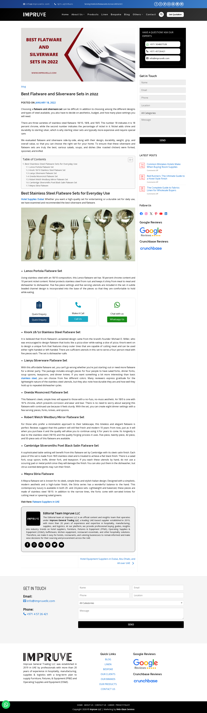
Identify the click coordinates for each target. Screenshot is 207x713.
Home (65, 14)
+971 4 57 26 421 (37, 614)
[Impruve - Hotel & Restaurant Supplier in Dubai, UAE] (34, 14)
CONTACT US (108, 689)
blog (23, 86)
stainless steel (29, 378)
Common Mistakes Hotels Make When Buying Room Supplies (164, 165)
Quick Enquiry (39, 319)
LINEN (108, 664)
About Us (77, 14)
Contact (151, 14)
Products (93, 14)
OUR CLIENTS (108, 674)
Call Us (78, 318)
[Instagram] (34, 545)
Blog (127, 14)
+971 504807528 (158, 44)
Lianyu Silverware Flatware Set (43, 173)
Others (137, 14)
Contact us (100, 705)
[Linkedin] (41, 545)
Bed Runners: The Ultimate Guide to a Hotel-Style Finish (166, 177)
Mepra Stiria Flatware (38, 185)
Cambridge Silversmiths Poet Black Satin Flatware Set (53, 182)
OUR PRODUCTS (108, 684)
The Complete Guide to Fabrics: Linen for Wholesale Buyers (163, 189)
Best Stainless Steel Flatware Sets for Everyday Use (51, 163)
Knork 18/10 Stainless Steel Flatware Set (47, 170)
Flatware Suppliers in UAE (45, 501)
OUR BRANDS (108, 679)
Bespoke (116, 14)
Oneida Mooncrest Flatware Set (43, 176)
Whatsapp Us (117, 319)
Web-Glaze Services (125, 709)
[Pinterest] (47, 545)
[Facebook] (27, 545)
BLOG (108, 659)
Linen (104, 14)
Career (111, 705)
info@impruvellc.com (159, 58)
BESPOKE (108, 669)
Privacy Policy (123, 705)
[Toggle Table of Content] (129, 159)
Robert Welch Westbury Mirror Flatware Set (48, 179)
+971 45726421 (157, 51)
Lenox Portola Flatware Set (41, 167)
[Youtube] (61, 545)
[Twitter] (54, 545)
